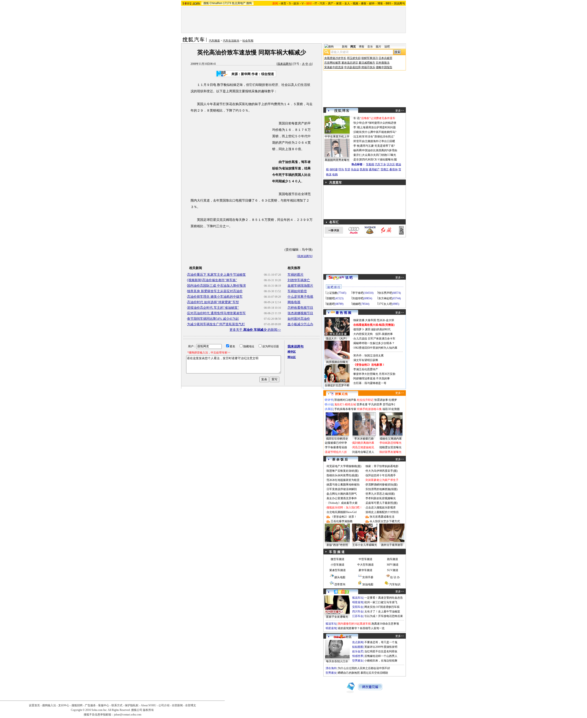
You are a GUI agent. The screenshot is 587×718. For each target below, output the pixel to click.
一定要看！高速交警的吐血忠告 (383, 597)
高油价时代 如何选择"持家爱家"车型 (213, 302)
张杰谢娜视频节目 (300, 313)
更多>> (399, 110)
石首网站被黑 (332, 62)
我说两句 (399, 3)
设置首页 (34, 705)
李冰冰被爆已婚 (364, 438)
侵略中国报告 (384, 67)
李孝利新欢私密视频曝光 (380, 498)
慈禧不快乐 (368, 67)
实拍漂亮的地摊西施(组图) (381, 489)
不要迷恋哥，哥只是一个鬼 (380, 642)
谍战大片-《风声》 (337, 338)
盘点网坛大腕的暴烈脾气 (342, 493)
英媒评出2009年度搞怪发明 (380, 646)
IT (316, 3)
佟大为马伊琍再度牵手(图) (381, 470)
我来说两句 (284, 63)
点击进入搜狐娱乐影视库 (380, 507)
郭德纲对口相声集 (345, 399)
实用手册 (367, 577)
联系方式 (116, 705)
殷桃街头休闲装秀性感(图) (343, 475)
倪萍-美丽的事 (384, 334)
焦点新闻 (357, 642)
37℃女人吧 (385, 304)
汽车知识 (394, 584)
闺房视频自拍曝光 (337, 362)
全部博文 (190, 705)
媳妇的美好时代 (380, 329)
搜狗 (249, 3)
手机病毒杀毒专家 (345, 409)
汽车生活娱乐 (231, 40)
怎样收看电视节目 (300, 307)
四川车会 (357, 611)
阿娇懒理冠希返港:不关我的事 (371, 378)
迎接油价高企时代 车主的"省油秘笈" (213, 307)
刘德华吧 (357, 298)
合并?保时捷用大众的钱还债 (379, 122)
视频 (355, 3)
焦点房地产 (239, 3)
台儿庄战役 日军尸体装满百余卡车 (374, 338)
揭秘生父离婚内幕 (391, 438)
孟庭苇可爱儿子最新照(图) (381, 503)
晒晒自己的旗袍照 (349, 672)
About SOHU (148, 705)
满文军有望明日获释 (365, 360)
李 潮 (356, 127)
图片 (378, 46)
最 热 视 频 (343, 312)
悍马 (341, 169)
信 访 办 (395, 577)
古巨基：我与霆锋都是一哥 (369, 383)
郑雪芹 (357, 141)
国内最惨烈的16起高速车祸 (354, 623)
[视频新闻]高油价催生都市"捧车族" (212, 280)
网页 (353, 46)
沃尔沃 (391, 164)
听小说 (329, 404)
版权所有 (148, 710)
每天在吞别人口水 (337, 661)
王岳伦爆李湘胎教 (342, 521)
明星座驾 (357, 602)
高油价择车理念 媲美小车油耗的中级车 (215, 296)
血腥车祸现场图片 (300, 285)
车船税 (370, 164)
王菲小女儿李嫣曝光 (364, 545)
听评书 (329, 399)
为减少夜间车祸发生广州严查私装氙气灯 (216, 324)
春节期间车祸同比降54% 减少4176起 (213, 318)
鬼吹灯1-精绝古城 (345, 404)
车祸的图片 (296, 274)
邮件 (372, 3)
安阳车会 (357, 607)
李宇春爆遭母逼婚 (336, 447)
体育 (283, 3)
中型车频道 (365, 559)
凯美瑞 (364, 169)
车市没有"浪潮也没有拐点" (378, 136)
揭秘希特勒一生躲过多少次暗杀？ (374, 343)
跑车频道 (392, 559)
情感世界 (357, 656)
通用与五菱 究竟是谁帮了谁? (377, 145)
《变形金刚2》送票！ (344, 516)
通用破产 (374, 169)
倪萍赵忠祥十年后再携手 (380, 475)
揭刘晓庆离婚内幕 (363, 442)
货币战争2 (389, 404)
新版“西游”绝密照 (337, 545)
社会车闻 (247, 40)
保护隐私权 (131, 705)
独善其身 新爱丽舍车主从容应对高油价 (215, 291)
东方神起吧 (385, 298)
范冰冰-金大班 (385, 320)
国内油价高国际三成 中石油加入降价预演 (216, 285)
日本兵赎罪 (385, 58)
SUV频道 (392, 570)
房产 (330, 3)
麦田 (368, 329)
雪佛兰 (384, 169)
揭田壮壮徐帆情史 (337, 438)
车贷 (347, 169)
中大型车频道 (365, 564)
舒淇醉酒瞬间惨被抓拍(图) (381, 484)
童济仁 (357, 155)
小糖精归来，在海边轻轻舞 (380, 660)
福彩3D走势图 (391, 409)
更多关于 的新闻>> (255, 329)
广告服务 (90, 705)
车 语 (356, 118)
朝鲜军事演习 (369, 58)
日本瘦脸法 (383, 62)
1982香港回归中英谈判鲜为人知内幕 (375, 347)
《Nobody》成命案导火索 (342, 503)
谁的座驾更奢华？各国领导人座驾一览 (361, 628)
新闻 (344, 46)
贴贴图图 (357, 646)
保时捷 (333, 169)
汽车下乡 (380, 164)
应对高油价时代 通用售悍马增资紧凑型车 (216, 313)
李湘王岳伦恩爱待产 (365, 369)
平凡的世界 (375, 404)
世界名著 (362, 404)
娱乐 (296, 3)
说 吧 (349, 277)
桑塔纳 (393, 169)
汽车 (322, 3)
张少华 (357, 122)
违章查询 (339, 584)
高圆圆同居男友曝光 (337, 160)
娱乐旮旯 (357, 651)
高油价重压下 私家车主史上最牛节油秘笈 (216, 274)
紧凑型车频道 (337, 570)
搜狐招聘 (77, 705)
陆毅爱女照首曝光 (390, 447)
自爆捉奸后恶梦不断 (337, 385)
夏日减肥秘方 (367, 62)
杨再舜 (357, 150)
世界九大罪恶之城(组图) (380, 493)
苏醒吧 (331, 298)
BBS (388, 3)
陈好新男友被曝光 (390, 452)
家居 (339, 3)
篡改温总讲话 (349, 62)
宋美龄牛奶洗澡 (333, 67)
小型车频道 (337, 564)
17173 (227, 3)
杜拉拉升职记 (365, 399)
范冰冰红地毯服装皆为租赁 (343, 480)
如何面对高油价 (299, 318)
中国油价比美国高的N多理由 (379, 150)
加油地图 (367, 584)
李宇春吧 (357, 292)
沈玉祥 (357, 136)
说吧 (387, 46)
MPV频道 (393, 564)
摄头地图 (339, 577)
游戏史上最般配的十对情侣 (382, 512)
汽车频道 (214, 40)
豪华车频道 (365, 570)
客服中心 (103, 705)
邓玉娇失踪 (354, 58)
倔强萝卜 (358, 329)
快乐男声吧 (385, 292)
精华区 (292, 351)
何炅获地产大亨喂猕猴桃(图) (344, 466)
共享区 (329, 409)
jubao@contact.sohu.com (127, 714)
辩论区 (292, 357)
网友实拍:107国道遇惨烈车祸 (381, 607)
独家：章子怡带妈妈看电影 (382, 466)
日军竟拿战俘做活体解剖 (342, 489)
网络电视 (294, 302)
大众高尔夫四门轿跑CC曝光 (379, 155)
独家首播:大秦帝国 (364, 320)
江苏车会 (357, 616)
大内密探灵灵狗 (363, 334)
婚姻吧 (356, 304)
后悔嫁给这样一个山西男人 (380, 656)
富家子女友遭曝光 (337, 616)
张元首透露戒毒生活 (382, 516)
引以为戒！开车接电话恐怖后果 (383, 616)
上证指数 (332, 292)
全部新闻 (177, 705)
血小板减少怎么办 (300, 324)
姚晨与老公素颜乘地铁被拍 (343, 484)
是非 (356, 159)
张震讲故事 (381, 399)
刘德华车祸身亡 (299, 280)
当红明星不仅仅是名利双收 (380, 651)
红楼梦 (393, 399)
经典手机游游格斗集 (369, 409)
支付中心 (63, 705)
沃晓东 (357, 132)
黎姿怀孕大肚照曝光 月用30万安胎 (374, 374)
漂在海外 (331, 668)
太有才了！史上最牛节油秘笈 (382, 611)
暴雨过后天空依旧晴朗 (374, 672)
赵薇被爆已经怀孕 (336, 442)
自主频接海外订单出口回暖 (378, 141)
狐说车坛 (357, 597)
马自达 (355, 169)
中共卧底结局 (352, 67)
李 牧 (356, 145)
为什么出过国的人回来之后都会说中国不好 (364, 668)
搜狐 (206, 3)
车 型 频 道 (337, 552)
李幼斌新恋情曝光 (390, 442)
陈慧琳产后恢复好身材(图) (343, 470)
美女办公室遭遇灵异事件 (342, 498)
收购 (335, 174)
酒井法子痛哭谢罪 (392, 545)
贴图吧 (331, 304)
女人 (347, 3)
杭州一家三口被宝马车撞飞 (380, 602)
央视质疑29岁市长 (335, 58)
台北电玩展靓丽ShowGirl (342, 512)
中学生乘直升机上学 (337, 136)
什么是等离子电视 (300, 296)
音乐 (370, 46)
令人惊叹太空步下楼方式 (385, 521)
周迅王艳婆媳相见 (363, 447)
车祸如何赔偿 (297, 291)
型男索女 (357, 660)
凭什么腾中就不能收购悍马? (379, 132)
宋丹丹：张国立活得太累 (368, 355)
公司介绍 (163, 705)
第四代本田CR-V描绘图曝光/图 (378, 159)
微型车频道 (337, 559)
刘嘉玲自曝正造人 (363, 452)
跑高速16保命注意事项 (385, 623)
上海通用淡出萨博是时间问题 (378, 127)
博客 (380, 3)
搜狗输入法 (49, 705)
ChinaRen (216, 3)
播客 (363, 3)
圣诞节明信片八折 (336, 452)
